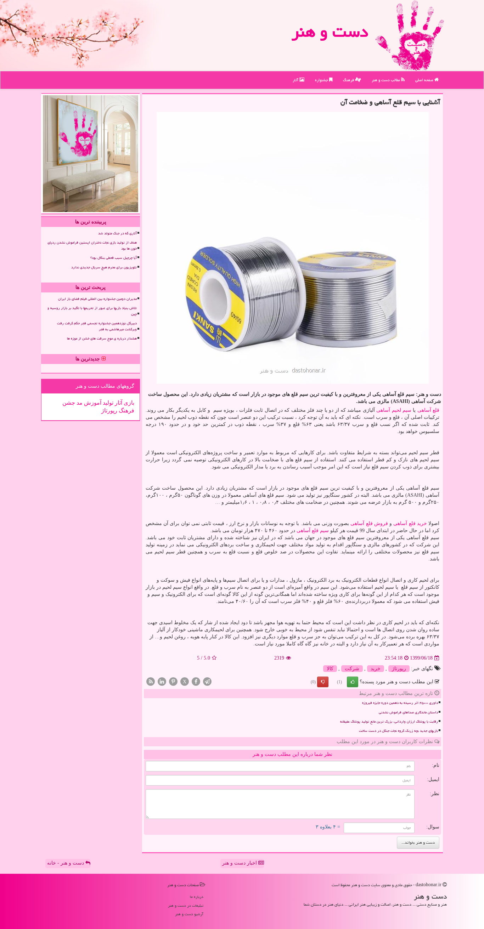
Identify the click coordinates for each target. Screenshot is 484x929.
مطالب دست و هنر (386, 80)
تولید (107, 403)
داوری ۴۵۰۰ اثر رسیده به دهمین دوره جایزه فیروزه (400, 702)
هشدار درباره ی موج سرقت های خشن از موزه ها (102, 338)
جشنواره (322, 80)
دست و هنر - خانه (66, 863)
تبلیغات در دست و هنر (185, 905)
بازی (128, 403)
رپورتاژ (399, 668)
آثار (296, 80)
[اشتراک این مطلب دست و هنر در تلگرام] (207, 681)
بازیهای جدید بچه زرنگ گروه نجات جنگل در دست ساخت (398, 730)
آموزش (92, 403)
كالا (330, 668)
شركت (352, 668)
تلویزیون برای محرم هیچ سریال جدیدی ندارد (104, 267)
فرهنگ (349, 80)
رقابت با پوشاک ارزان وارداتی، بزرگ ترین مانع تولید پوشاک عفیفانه (389, 721)
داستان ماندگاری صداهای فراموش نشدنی (408, 712)
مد (79, 403)
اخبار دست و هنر (240, 863)
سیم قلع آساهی (313, 530)
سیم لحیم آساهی (393, 410)
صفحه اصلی (424, 80)
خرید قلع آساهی (410, 523)
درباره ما (196, 896)
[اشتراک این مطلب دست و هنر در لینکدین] (162, 681)
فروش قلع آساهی (369, 523)
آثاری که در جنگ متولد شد (117, 233)
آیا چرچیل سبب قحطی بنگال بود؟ (113, 257)
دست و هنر (330, 31)
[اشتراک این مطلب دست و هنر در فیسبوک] (196, 681)
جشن (68, 403)
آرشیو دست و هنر (189, 914)
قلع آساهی (428, 410)
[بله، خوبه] (352, 682)
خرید (376, 668)
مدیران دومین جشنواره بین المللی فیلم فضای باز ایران (97, 298)
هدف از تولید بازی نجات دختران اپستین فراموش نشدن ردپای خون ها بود (92, 245)
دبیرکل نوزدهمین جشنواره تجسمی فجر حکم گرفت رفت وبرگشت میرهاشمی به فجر (97, 326)
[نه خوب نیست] (322, 682)
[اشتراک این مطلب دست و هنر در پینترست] (173, 681)
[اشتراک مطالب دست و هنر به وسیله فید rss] (151, 681)
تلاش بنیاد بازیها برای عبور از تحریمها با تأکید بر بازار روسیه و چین (92, 311)
